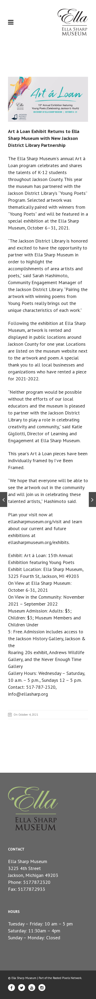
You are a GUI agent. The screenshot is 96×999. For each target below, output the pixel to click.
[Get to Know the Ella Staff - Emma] (3, 499)
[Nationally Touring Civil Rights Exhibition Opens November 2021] (92, 499)
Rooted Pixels (61, 978)
